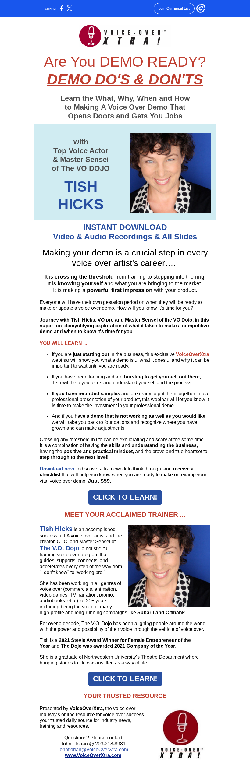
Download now (57, 468)
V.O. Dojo (65, 548)
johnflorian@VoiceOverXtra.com (93, 749)
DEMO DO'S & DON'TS (125, 79)
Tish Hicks (56, 529)
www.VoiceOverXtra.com (93, 755)
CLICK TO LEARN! (125, 497)
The (46, 548)
